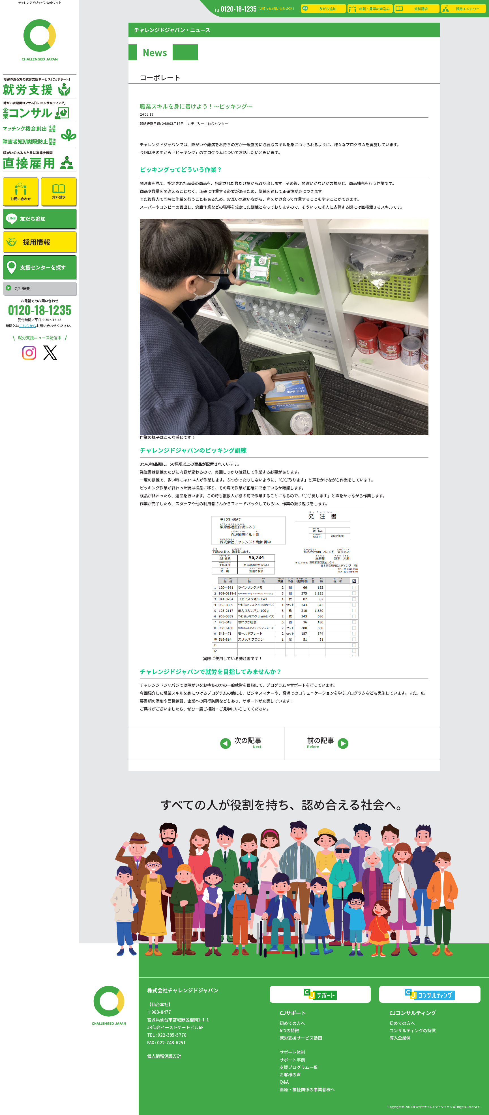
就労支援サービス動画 (301, 1038)
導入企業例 (400, 1038)
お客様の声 (290, 1074)
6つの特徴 (289, 1030)
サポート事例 (292, 1060)
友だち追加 (327, 8)
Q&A (284, 1082)
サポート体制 (292, 1052)
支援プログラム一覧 (299, 1067)
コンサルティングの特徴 (412, 1030)
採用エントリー (468, 8)
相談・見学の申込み (374, 8)
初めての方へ (292, 1023)
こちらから (27, 325)
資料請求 (421, 8)
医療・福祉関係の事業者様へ (307, 1089)
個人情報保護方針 (164, 1056)
